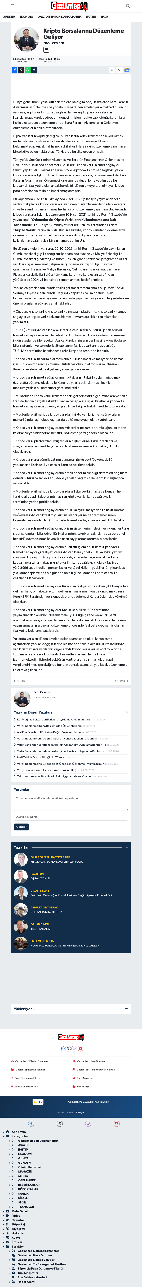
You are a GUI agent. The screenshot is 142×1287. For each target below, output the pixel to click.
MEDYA (23, 1176)
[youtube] (117, 1124)
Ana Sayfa (19, 1131)
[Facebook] (62, 1048)
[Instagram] (74, 1048)
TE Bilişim (79, 1112)
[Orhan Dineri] (21, 926)
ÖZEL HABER (27, 1180)
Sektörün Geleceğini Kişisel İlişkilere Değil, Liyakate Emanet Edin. (72, 895)
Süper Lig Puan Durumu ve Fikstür (41, 1268)
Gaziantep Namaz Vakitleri (31, 1069)
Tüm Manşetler (85, 1078)
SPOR (104, 16)
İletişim (17, 1242)
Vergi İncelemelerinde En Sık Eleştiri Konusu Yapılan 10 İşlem (55, 738)
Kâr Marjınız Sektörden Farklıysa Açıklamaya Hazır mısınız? (54, 719)
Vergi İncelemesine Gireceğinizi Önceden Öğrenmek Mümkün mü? (60, 763)
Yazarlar (18, 1220)
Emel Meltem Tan (42, 941)
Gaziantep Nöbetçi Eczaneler (32, 1061)
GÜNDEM (9, 16)
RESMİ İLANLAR (28, 1184)
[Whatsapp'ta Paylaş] (28, 70)
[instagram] (88, 1124)
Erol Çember (53, 43)
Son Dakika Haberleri (26, 1086)
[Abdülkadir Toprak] (21, 909)
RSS (39, 1102)
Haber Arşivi (84, 1086)
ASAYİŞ (23, 1145)
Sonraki (120, 681)
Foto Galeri (20, 1211)
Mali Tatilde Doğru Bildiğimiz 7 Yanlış (41, 757)
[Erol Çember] (26, 39)
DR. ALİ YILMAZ (40, 891)
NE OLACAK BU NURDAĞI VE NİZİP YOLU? (57, 861)
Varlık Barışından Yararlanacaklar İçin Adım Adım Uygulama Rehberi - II (61, 744)
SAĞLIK (23, 1193)
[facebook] (31, 1124)
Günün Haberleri (29, 1167)
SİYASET (91, 16)
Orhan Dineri (40, 924)
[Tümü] (126, 847)
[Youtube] (80, 1048)
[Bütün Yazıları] (126, 712)
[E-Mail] (46, 50)
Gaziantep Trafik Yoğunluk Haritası (96, 1069)
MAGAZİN (25, 1171)
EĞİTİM (23, 1149)
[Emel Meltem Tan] (21, 943)
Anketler (18, 1233)
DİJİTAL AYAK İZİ (40, 878)
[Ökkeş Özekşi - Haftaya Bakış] (21, 859)
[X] (68, 1048)
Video (16, 1215)
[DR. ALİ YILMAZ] (21, 893)
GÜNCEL (24, 1158)
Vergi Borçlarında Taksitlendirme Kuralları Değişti (49, 770)
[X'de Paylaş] (21, 70)
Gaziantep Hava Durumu (91, 1061)
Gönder (21, 826)
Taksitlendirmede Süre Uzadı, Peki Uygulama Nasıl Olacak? (55, 776)
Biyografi (18, 1229)
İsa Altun (37, 874)
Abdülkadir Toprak (44, 907)
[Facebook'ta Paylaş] (14, 70)
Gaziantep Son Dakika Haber (38, 1140)
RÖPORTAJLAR (28, 1189)
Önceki (20, 681)
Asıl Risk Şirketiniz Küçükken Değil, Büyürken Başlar (49, 732)
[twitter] (60, 1124)
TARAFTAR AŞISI (41, 928)
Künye (16, 1237)
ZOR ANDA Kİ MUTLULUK (46, 912)
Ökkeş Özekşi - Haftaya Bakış (50, 857)
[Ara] (128, 6)
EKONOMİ (26, 16)
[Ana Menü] (12, 6)
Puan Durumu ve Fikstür (28, 1078)
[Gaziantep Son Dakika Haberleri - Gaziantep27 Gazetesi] (69, 6)
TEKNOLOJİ (26, 1206)
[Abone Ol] (127, 69)
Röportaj (18, 1224)
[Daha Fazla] (34, 70)
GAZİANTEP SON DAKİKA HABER (59, 16)
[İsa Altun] (21, 876)
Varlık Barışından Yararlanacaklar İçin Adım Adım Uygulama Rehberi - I (61, 751)
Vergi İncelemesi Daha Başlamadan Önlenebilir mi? (50, 726)
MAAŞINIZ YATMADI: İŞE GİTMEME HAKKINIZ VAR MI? (65, 945)
